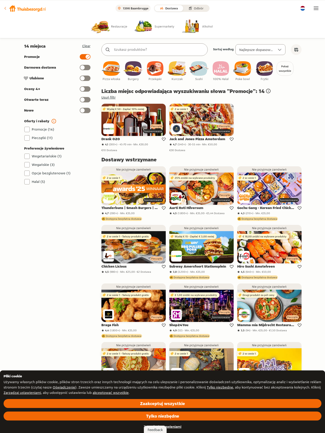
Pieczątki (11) (42, 137)
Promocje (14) (43, 129)
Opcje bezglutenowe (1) (51, 173)
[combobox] (159, 49)
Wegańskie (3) (43, 164)
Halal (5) (38, 181)
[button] (25, 8)
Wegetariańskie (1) (47, 156)
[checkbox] (111, 71)
